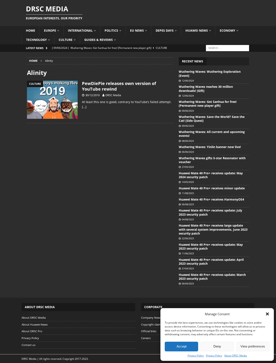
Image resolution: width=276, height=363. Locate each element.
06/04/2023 (188, 283)
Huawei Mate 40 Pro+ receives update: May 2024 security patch (211, 175)
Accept (182, 346)
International (80, 30)
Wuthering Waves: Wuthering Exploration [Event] (210, 73)
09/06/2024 (188, 110)
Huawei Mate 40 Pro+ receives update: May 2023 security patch (211, 246)
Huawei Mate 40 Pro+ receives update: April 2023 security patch (211, 262)
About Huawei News (35, 324)
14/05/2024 (188, 182)
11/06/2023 (188, 253)
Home (30, 30)
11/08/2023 (188, 193)
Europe (50, 30)
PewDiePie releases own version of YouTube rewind (119, 86)
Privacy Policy (196, 355)
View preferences (252, 346)
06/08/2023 (188, 204)
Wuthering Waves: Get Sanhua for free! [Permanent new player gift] (208, 104)
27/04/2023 (188, 268)
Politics (111, 30)
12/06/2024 (188, 80)
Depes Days (165, 30)
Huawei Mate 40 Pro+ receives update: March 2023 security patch (212, 277)
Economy (227, 30)
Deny (217, 346)
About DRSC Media (235, 355)
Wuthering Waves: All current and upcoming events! (212, 134)
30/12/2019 (92, 95)
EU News (137, 30)
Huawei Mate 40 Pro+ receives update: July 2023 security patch (210, 212)
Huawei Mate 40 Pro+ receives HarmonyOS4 (211, 199)
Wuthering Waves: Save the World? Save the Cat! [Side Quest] (212, 119)
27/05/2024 (188, 166)
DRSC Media (113, 95)
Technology (36, 40)
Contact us (28, 345)
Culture (65, 40)
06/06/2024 (188, 151)
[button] (267, 314)
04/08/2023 (188, 219)
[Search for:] (227, 48)
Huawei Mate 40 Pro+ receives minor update (212, 188)
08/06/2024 (188, 140)
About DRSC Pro (32, 331)
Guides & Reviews (98, 40)
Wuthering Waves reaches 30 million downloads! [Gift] (206, 89)
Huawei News (196, 30)
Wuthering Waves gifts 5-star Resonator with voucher (212, 160)
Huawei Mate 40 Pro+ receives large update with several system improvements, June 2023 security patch (213, 229)
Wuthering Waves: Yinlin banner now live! (210, 147)
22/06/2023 (188, 238)
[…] (84, 107)
